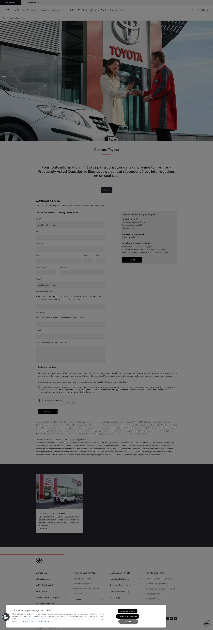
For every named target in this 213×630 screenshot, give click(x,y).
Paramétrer (128, 621)
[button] (6, 617)
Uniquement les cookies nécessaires (127, 616)
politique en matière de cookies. (37, 621)
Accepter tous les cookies (127, 611)
